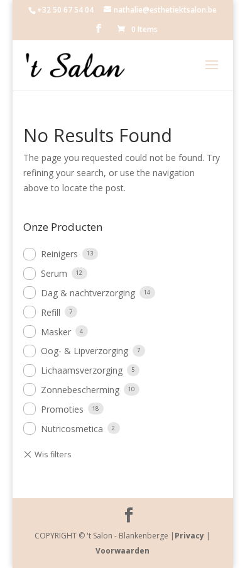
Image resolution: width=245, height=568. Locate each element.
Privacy (189, 535)
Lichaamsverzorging (81, 370)
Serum (54, 273)
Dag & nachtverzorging (88, 293)
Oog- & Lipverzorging (84, 351)
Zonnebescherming (80, 390)
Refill (50, 312)
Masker (56, 332)
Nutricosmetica (72, 429)
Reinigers (59, 254)
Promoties (62, 409)
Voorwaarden (122, 550)
